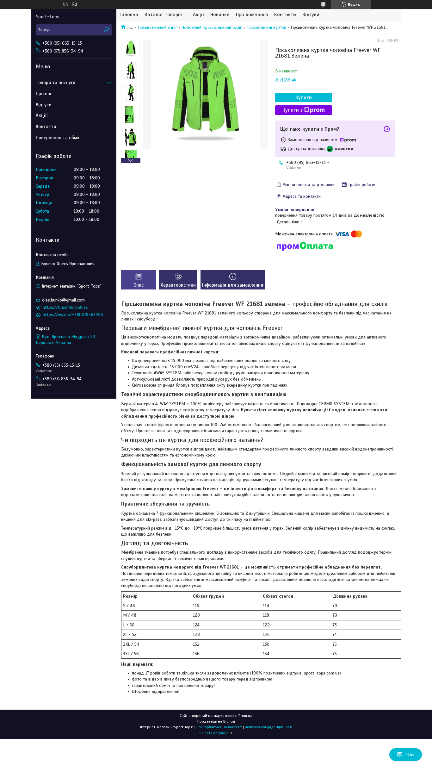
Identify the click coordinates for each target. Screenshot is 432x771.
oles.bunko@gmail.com (63, 300)
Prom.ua (245, 715)
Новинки (220, 15)
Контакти (285, 15)
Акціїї (41, 115)
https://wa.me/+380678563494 (73, 314)
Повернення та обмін (58, 137)
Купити (303, 97)
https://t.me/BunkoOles (65, 307)
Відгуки (310, 15)
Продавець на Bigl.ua (216, 721)
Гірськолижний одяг (157, 27)
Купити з (292, 110)
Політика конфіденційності (268, 727)
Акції (198, 15)
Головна (129, 15)
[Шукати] (106, 29)
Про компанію (252, 15)
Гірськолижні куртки (266, 27)
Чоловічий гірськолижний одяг (212, 27)
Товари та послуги (55, 82)
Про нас (44, 93)
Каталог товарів (163, 15)
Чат (410, 754)
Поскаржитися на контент (219, 727)
